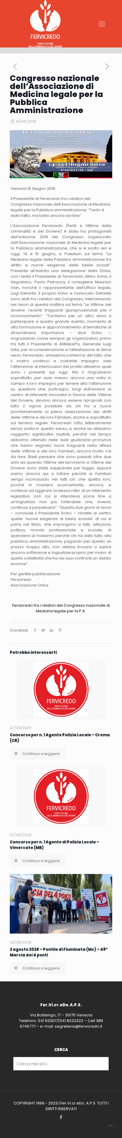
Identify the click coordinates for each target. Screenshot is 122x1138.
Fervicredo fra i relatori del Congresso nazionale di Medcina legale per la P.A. (61, 608)
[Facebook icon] (61, 1117)
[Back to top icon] (110, 1126)
